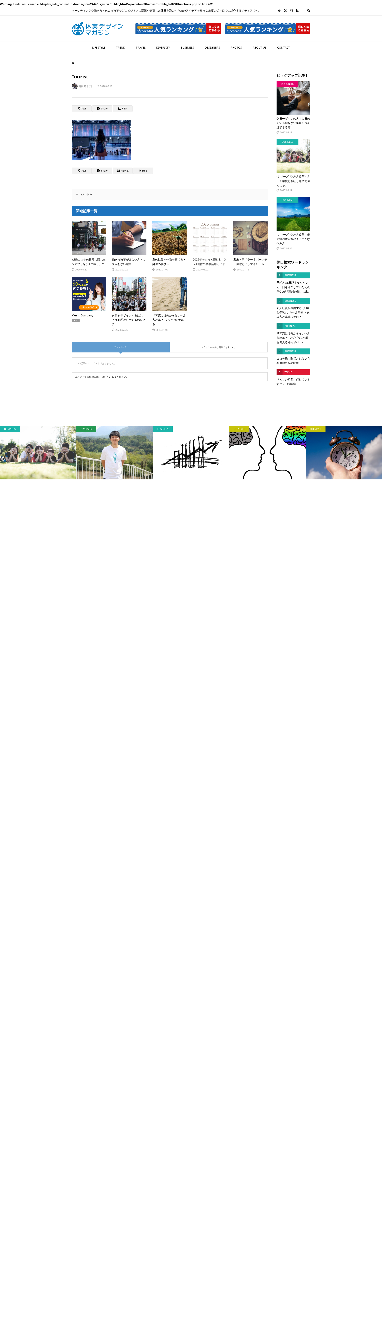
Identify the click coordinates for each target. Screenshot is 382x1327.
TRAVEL (140, 47)
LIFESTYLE (98, 47)
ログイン (106, 376)
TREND (120, 47)
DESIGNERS (212, 47)
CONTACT (283, 47)
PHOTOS (236, 47)
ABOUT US (259, 47)
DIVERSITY (163, 47)
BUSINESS (187, 47)
